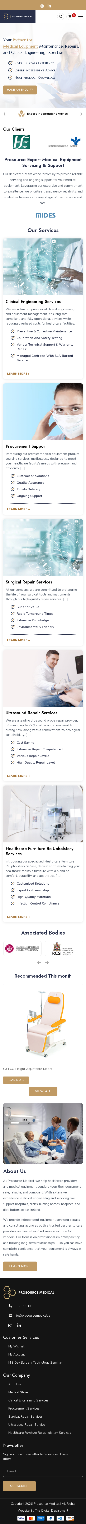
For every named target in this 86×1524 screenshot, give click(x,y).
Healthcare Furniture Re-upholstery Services (39, 1433)
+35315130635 (25, 1306)
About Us (15, 1384)
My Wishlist (16, 1346)
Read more (16, 1080)
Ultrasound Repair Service (26, 1425)
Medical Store (18, 1392)
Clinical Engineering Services (28, 1400)
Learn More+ (18, 374)
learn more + (18, 509)
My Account (16, 1354)
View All (43, 1091)
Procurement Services (23, 1408)
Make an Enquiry (20, 90)
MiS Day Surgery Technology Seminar (35, 1362)
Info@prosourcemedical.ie (32, 1316)
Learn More (20, 1266)
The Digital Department (51, 1510)
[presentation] (4, 114)
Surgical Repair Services (25, 1417)
